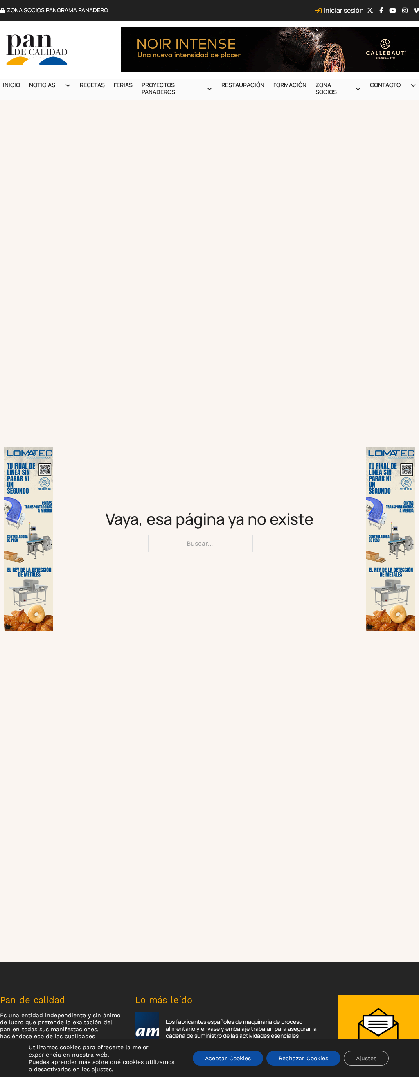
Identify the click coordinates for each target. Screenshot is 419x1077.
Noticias (42, 85)
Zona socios (326, 88)
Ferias (123, 85)
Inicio (11, 85)
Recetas (92, 85)
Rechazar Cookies (303, 1058)
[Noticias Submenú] (68, 85)
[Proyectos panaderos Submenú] (209, 88)
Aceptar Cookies (228, 1058)
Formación (289, 85)
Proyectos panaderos (158, 88)
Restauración (242, 85)
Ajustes (366, 1058)
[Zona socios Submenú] (358, 88)
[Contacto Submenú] (413, 85)
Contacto (385, 85)
